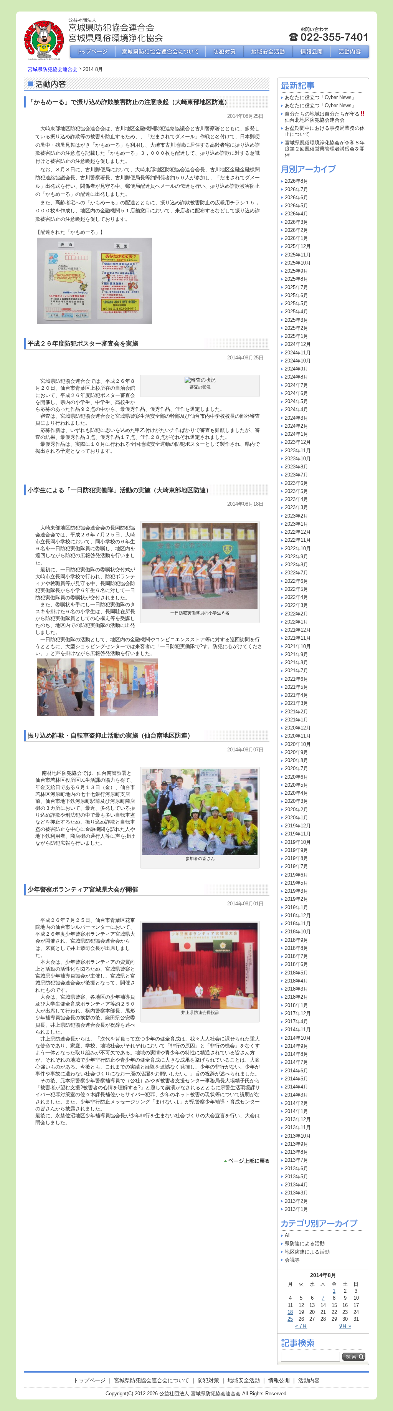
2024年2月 (296, 426)
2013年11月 (298, 1127)
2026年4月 (296, 214)
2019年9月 (296, 850)
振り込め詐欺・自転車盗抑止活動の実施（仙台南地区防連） (110, 735)
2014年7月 (296, 1062)
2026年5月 (296, 205)
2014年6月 (296, 1071)
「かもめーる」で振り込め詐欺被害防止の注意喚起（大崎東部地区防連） (129, 102)
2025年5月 (296, 303)
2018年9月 (296, 940)
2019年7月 (296, 866)
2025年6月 (296, 295)
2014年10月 (298, 1038)
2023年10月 (298, 459)
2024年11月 (298, 353)
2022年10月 (298, 548)
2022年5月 (296, 589)
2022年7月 (296, 573)
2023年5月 (296, 491)
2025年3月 (296, 320)
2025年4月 (296, 311)
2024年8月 (296, 377)
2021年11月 (298, 638)
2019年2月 (296, 899)
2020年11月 (298, 736)
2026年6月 (296, 197)
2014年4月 (296, 1087)
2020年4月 (296, 793)
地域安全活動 (268, 52)
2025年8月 (296, 279)
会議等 (292, 1260)
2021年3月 (296, 703)
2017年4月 (296, 1021)
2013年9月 (296, 1144)
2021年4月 (296, 695)
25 (290, 1319)
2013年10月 (298, 1136)
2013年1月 (296, 1209)
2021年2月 (296, 712)
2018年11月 (298, 923)
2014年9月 (296, 1046)
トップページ (91, 52)
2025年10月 (298, 263)
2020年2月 (296, 809)
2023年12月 (298, 442)
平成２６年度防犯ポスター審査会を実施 (83, 343)
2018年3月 (296, 989)
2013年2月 (296, 1201)
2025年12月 (298, 246)
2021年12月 (298, 630)
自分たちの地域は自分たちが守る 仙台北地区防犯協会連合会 (327, 117)
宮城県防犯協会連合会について (160, 52)
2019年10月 (298, 842)
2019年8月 (296, 858)
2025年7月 (296, 287)
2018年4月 (296, 981)
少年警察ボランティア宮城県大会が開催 (83, 889)
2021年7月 (296, 670)
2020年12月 (298, 728)
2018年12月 (298, 915)
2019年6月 (296, 875)
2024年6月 (296, 393)
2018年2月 (296, 997)
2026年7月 (296, 189)
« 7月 (301, 1326)
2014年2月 (296, 1103)
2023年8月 (296, 467)
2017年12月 (298, 1013)
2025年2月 (296, 328)
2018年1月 (296, 1005)
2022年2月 (296, 614)
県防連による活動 (305, 1243)
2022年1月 (296, 622)
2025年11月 (298, 255)
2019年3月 (296, 891)
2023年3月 (296, 507)
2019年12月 (298, 826)
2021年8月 (296, 662)
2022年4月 (296, 597)
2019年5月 (296, 883)
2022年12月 (298, 532)
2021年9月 (296, 654)
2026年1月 (296, 238)
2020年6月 (296, 777)
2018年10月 (298, 932)
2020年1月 (296, 817)
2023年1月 (296, 524)
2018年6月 (296, 964)
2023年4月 (296, 499)
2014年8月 (296, 1054)
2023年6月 (296, 483)
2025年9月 (296, 271)
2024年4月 (296, 409)
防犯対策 (224, 52)
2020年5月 (296, 785)
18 (290, 1312)
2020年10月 (298, 744)
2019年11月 (298, 834)
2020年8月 (296, 760)
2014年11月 (298, 1029)
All (288, 1235)
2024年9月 (296, 369)
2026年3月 (296, 222)
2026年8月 (296, 181)
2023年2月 (296, 516)
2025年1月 (296, 336)
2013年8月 (296, 1152)
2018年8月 (296, 948)
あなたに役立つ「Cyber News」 (321, 97)
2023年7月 (296, 475)
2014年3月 (296, 1095)
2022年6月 (296, 581)
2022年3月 (296, 605)
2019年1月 (296, 907)
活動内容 (350, 52)
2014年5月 (296, 1079)
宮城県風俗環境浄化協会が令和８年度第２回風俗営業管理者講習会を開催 (325, 149)
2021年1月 (296, 720)
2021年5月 (296, 687)
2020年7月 (296, 768)
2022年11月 (298, 540)
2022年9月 (296, 556)
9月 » (345, 1326)
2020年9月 (296, 752)
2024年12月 (298, 344)
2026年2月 (296, 230)
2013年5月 (296, 1176)
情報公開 (311, 52)
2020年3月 (296, 801)
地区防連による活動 (307, 1252)
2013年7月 (296, 1160)
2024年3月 (296, 418)
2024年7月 (296, 385)
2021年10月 (298, 646)
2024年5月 (296, 401)
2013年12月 (298, 1119)
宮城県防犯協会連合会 (53, 69)
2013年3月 (296, 1193)
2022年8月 (296, 564)
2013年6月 (296, 1168)
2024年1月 (296, 434)
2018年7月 (296, 956)
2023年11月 (298, 450)
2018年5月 (296, 973)
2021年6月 (296, 679)
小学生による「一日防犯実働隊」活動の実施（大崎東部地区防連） (120, 490)
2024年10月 (298, 361)
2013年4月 (296, 1185)
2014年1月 (296, 1111)
